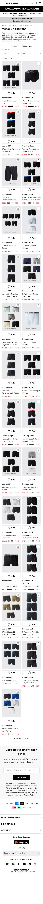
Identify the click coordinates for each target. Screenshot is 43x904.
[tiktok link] (29, 864)
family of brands (29, 788)
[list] (21, 9)
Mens (9, 25)
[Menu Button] (3, 3)
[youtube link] (24, 864)
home (4, 25)
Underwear (28, 25)
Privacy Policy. (29, 795)
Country (21, 848)
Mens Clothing (17, 25)
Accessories (27, 46)
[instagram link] (7, 864)
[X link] (35, 864)
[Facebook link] (18, 864)
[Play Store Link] (21, 842)
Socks (14, 46)
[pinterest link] (13, 864)
